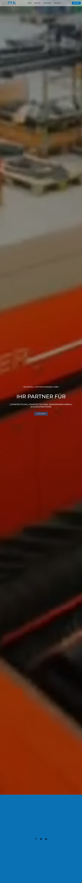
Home (29, 3)
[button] (57, 3)
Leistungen (47, 3)
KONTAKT (76, 3)
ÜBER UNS (37, 3)
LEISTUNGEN (41, 414)
